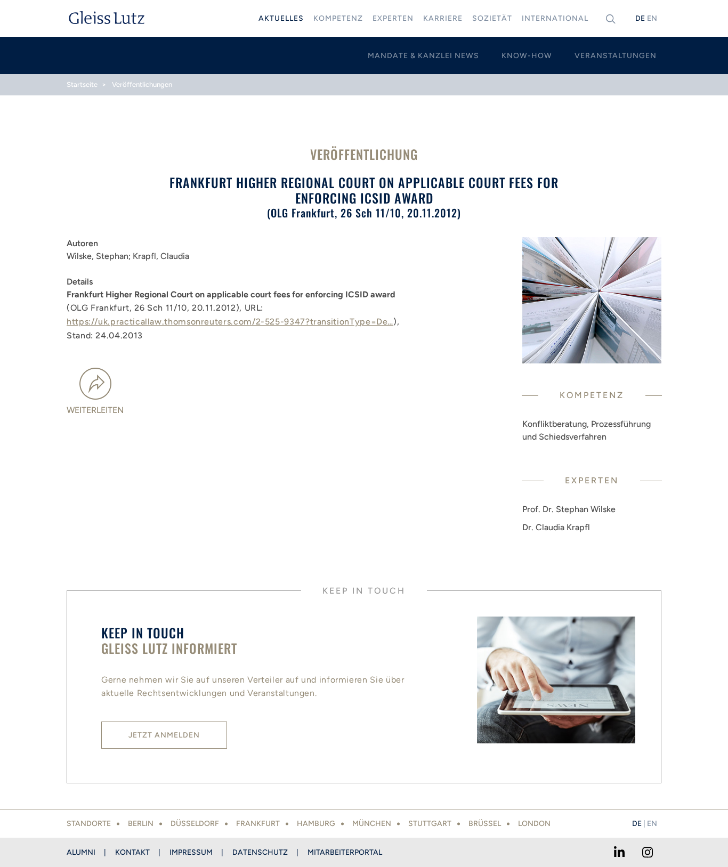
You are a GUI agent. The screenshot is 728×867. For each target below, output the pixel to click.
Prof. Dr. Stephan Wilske (569, 509)
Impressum (191, 852)
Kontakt (132, 852)
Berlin (140, 823)
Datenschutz (260, 852)
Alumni (81, 852)
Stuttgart (429, 823)
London (534, 823)
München (371, 823)
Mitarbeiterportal (345, 852)
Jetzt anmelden (164, 735)
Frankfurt (258, 823)
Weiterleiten (95, 410)
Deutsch (640, 18)
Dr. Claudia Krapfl (556, 527)
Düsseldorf (195, 823)
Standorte (89, 823)
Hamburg (316, 823)
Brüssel (484, 823)
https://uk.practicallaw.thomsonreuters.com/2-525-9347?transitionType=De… (230, 322)
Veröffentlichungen (142, 84)
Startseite (82, 84)
